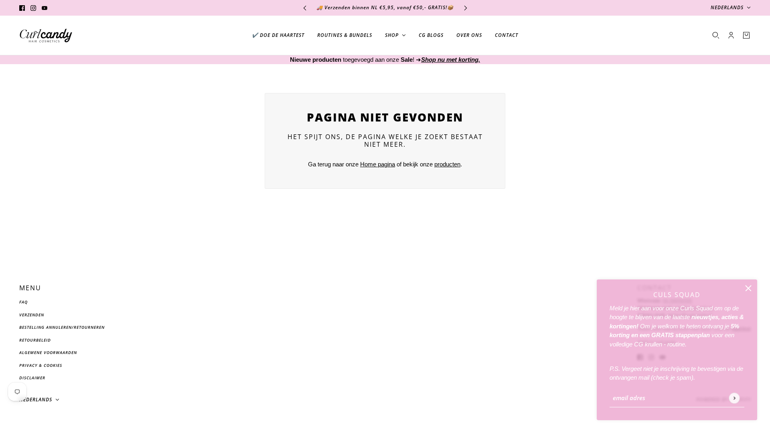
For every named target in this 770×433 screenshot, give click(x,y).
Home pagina (377, 164)
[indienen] (734, 398)
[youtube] (44, 8)
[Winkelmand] (746, 35)
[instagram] (33, 8)
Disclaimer (32, 377)
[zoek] (715, 35)
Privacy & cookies (40, 365)
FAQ (23, 302)
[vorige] (304, 8)
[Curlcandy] (46, 35)
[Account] (731, 35)
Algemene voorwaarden (48, 352)
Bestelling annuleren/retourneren (62, 327)
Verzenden (31, 315)
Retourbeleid (35, 340)
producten (447, 164)
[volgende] (465, 8)
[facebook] (22, 8)
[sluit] (748, 288)
